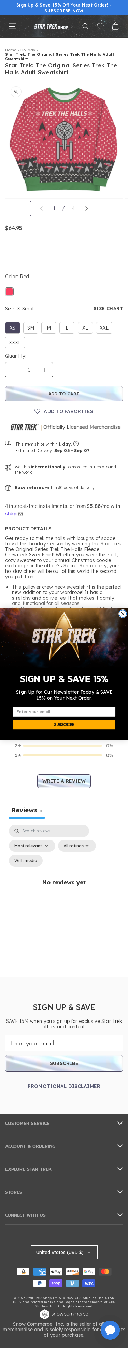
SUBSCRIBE (64, 724)
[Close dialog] (122, 613)
